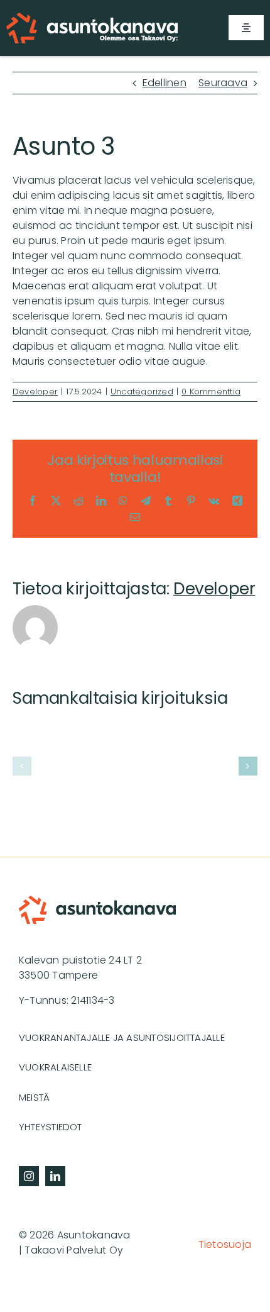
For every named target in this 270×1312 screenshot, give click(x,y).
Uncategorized (142, 391)
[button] (22, 766)
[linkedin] (55, 1176)
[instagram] (29, 1176)
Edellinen (164, 82)
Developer (35, 391)
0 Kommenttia (210, 391)
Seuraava (222, 82)
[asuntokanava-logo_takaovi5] (92, 17)
